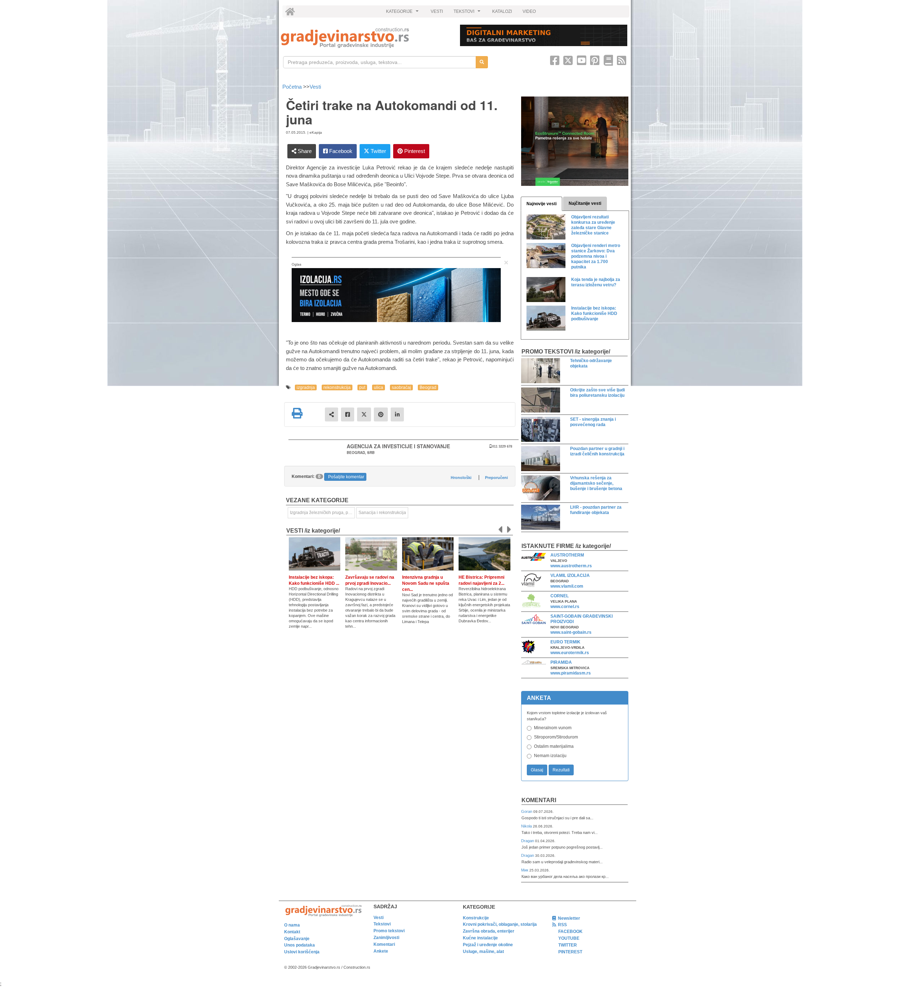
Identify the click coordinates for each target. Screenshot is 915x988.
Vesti (315, 87)
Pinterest (414, 151)
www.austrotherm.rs (571, 565)
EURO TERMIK (565, 641)
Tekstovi (382, 924)
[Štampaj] (297, 413)
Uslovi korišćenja (302, 951)
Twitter (377, 151)
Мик (525, 870)
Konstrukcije (476, 917)
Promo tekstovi (389, 930)
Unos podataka (299, 945)
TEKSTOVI (468, 13)
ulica (378, 387)
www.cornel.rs (564, 606)
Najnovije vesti (541, 203)
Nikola (527, 826)
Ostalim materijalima (554, 746)
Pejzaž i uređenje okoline (488, 944)
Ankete (381, 951)
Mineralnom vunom (553, 727)
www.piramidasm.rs (570, 673)
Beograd (428, 387)
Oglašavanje (297, 938)
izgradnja (306, 387)
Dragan (528, 841)
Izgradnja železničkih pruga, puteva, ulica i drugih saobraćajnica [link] (322, 512)
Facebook (340, 151)
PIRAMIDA (561, 662)
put (362, 387)
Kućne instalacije (480, 937)
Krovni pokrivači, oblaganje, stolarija (500, 924)
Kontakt (292, 931)
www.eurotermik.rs (569, 652)
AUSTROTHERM (567, 555)
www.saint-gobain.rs (571, 632)
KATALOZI (502, 11)
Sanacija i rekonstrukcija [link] (382, 512)
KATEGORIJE (403, 13)
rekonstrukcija (337, 387)
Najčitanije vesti (585, 203)
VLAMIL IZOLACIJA (570, 575)
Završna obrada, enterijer (488, 931)
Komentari (538, 800)
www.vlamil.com (566, 586)
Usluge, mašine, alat (483, 951)
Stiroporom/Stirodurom (556, 737)
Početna (292, 87)
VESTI (437, 11)
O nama (292, 925)
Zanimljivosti (386, 937)
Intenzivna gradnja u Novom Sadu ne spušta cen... (425, 583)
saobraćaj (401, 387)
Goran (527, 811)
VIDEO (529, 11)
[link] (365, 38)
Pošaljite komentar (346, 476)
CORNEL (559, 595)
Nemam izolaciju (550, 755)
